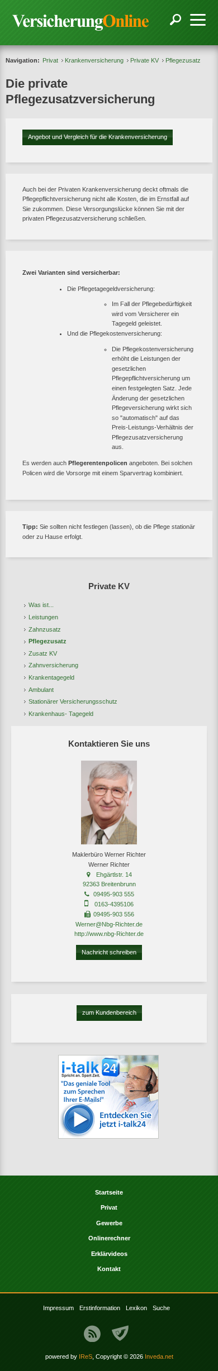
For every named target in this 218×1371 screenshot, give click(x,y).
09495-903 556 (113, 914)
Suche (161, 1308)
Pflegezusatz (48, 641)
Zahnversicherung (53, 665)
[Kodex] (120, 1333)
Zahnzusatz (45, 629)
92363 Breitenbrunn (109, 884)
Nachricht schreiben (109, 952)
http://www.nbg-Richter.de (109, 933)
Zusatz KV (43, 653)
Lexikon (136, 1308)
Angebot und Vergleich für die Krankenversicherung (97, 136)
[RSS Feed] (92, 1333)
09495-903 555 (113, 894)
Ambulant (41, 689)
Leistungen (43, 617)
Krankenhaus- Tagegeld (61, 713)
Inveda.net (159, 1356)
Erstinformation (99, 1308)
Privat (50, 60)
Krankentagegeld (51, 677)
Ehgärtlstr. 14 (114, 874)
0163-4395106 (114, 904)
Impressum (58, 1308)
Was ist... (41, 604)
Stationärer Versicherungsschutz (73, 701)
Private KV (144, 60)
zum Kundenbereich (109, 1012)
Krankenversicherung (94, 60)
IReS (85, 1356)
